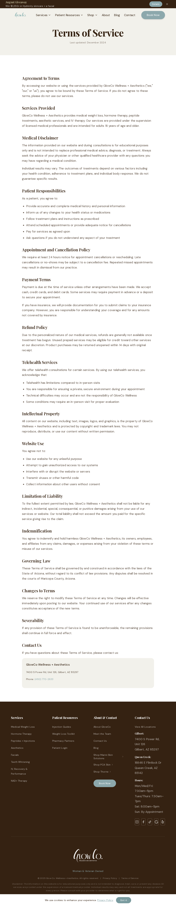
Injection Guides (61, 726)
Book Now (153, 15)
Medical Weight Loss (23, 726)
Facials (15, 754)
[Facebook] (143, 821)
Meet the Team (102, 733)
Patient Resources (67, 15)
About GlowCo (102, 726)
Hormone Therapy (21, 733)
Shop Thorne (101, 771)
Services (41, 15)
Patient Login (59, 747)
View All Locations (145, 726)
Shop (90, 15)
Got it (123, 900)
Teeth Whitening (20, 761)
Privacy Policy (110, 878)
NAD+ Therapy (19, 780)
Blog (117, 15)
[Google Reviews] (156, 821)
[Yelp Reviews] (163, 821)
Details (156, 4)
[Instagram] (137, 821)
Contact (129, 15)
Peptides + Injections (23, 740)
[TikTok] (150, 821)
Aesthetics (17, 747)
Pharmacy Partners (63, 740)
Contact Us (100, 740)
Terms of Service (129, 878)
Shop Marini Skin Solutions (103, 756)
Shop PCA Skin (102, 764)
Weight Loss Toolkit (63, 733)
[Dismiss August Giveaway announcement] (167, 4)
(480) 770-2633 (44, 679)
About (106, 15)
